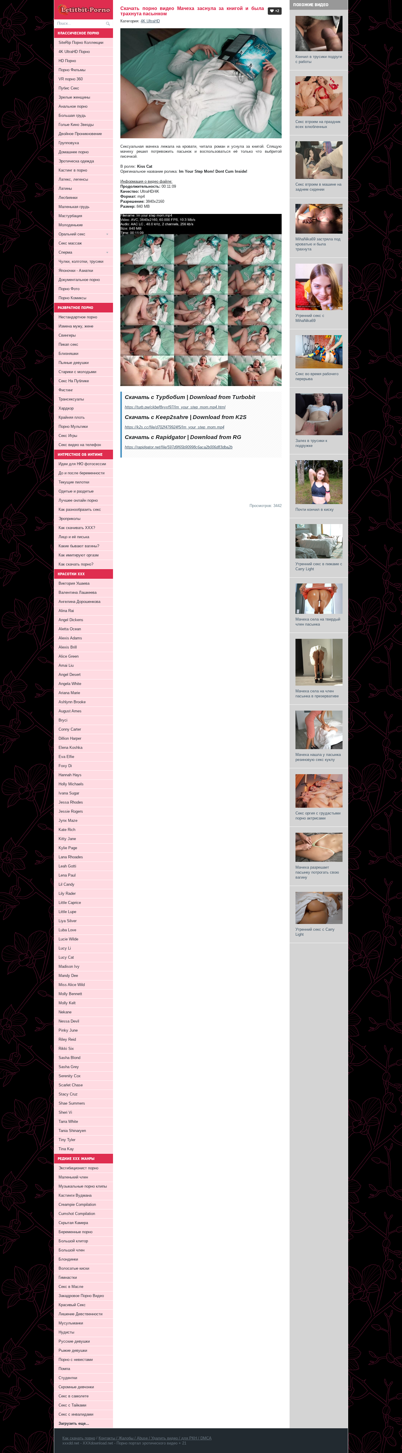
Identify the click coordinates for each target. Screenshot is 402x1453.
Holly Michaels (71, 784)
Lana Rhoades (71, 857)
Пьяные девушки (74, 362)
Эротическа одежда (76, 161)
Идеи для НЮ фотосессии (82, 464)
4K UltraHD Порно (74, 51)
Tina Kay (66, 1149)
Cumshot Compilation (77, 1213)
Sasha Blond (69, 1057)
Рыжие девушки (73, 1350)
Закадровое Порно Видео (81, 1296)
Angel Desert (70, 674)
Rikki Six (66, 1048)
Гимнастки (68, 1277)
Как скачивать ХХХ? (77, 528)
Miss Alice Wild (72, 984)
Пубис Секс (69, 88)
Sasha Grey (69, 1067)
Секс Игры (68, 435)
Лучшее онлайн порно (78, 500)
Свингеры (67, 335)
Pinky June (68, 1030)
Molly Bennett (70, 994)
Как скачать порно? (76, 564)
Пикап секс (68, 344)
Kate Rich (67, 829)
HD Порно (67, 61)
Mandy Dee (68, 975)
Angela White (70, 683)
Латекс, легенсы (73, 179)
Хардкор (66, 408)
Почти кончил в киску (314, 509)
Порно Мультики (73, 426)
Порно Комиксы (72, 298)
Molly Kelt (67, 1003)
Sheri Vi (65, 1112)
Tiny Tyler (67, 1140)
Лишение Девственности (80, 1314)
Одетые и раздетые (76, 491)
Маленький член (73, 1177)
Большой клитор (73, 1241)
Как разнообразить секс (80, 509)
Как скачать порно (78, 1438)
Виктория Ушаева (74, 583)
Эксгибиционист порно (78, 1168)
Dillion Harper (70, 738)
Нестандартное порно (78, 317)
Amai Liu (66, 665)
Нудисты (66, 1332)
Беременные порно (75, 1232)
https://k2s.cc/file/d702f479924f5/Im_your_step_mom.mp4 (174, 427)
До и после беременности (81, 473)
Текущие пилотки (74, 482)
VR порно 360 (71, 79)
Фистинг (66, 390)
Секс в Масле (71, 1286)
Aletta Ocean (70, 629)
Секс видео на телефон (80, 445)
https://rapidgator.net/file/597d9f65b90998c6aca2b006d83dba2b (178, 447)
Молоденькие (71, 225)
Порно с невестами (76, 1359)
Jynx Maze (68, 820)
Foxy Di (65, 766)
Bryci (63, 720)
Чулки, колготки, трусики (81, 261)
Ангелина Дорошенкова (79, 601)
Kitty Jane (67, 839)
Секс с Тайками (72, 1405)
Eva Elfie (66, 756)
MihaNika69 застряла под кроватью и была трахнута (317, 244)
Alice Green (69, 656)
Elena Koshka (70, 747)
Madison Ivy (69, 966)
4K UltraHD (150, 21)
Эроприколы (69, 518)
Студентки (68, 1378)
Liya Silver (68, 921)
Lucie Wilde (68, 939)
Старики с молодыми (77, 372)
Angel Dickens (71, 620)
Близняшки (68, 353)
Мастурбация (70, 216)
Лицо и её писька (74, 537)
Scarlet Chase (71, 1085)
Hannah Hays (70, 775)
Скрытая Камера (73, 1223)
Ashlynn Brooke (72, 702)
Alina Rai (66, 611)
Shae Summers (72, 1103)
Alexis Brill (68, 647)
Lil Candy (66, 884)
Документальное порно (79, 279)
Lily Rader (67, 893)
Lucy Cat (66, 957)
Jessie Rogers (71, 811)
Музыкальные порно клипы (83, 1186)
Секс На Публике (74, 381)
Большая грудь (72, 115)
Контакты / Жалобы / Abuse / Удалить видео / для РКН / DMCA (155, 1438)
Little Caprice (70, 902)
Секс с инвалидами (76, 1414)
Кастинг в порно (73, 170)
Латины (65, 188)
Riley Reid (67, 1039)
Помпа (64, 1368)
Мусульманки (71, 1323)
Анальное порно (73, 106)
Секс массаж (70, 243)
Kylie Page (68, 848)
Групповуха (69, 143)
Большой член (71, 1250)
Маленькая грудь (74, 207)
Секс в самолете (74, 1396)
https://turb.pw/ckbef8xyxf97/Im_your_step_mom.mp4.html (175, 407)
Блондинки (68, 1259)
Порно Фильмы (72, 70)
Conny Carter (70, 729)
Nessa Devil (69, 1021)
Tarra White (68, 1121)
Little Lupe (67, 912)
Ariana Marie (69, 693)
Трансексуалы (71, 399)
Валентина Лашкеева (78, 592)
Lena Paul (67, 875)
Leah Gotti (67, 866)
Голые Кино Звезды (76, 124)
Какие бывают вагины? (79, 546)
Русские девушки (74, 1341)
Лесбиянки (68, 197)
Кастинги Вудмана (75, 1195)
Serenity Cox (70, 1076)
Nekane (65, 1012)
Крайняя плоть (72, 417)
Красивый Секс (72, 1305)
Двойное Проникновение (80, 134)
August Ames (70, 711)
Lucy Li (65, 948)
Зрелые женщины (74, 97)
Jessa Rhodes (71, 802)
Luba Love (67, 930)
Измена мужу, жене (76, 326)
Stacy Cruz (68, 1094)
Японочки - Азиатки (76, 270)
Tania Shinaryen (72, 1130)
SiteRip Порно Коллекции (81, 42)
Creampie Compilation (77, 1204)
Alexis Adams (70, 638)
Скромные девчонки (76, 1387)
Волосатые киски (74, 1268)
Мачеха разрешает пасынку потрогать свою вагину (317, 872)
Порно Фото (69, 289)
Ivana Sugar (69, 793)
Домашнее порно (74, 152)
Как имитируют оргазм (79, 555)
